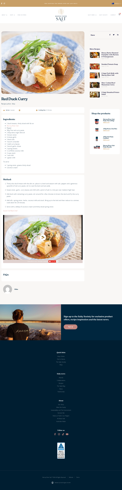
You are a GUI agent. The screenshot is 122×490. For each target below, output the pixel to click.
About (4, 15)
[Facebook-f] (55, 434)
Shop (11, 15)
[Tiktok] (63, 434)
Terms (78, 477)
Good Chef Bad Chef (10, 211)
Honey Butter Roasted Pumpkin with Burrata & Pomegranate (110, 55)
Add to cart (106, 122)
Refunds (71, 477)
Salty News (91, 15)
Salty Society (103, 15)
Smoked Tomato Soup (109, 64)
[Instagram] (59, 434)
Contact (113, 15)
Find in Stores (22, 15)
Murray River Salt (13, 126)
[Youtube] (67, 434)
